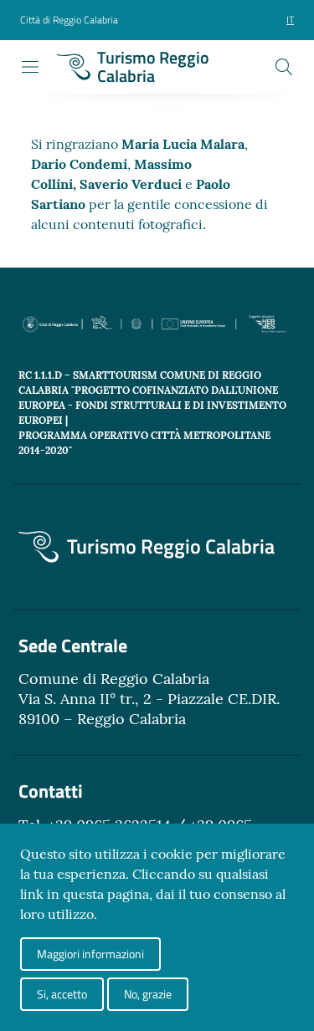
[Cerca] (284, 67)
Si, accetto (62, 994)
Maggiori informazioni (90, 953)
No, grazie (148, 994)
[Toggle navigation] (30, 66)
